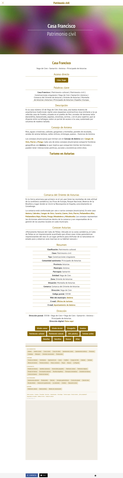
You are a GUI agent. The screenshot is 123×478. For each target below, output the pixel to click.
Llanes (65, 213)
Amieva (28, 213)
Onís (71, 213)
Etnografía (71, 328)
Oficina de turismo (65, 301)
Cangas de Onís (47, 213)
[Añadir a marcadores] (95, 475)
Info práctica (73, 334)
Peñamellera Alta (87, 213)
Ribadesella (70, 216)
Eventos (83, 328)
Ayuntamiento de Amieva (64, 305)
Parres (33, 142)
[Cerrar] (3, 3)
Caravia (58, 213)
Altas (78, 339)
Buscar (68, 339)
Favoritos (57, 339)
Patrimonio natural (56, 334)
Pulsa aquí (69, 321)
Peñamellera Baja (32, 216)
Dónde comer (42, 328)
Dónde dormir (57, 328)
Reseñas (46, 339)
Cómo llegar (61, 80)
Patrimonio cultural (36, 334)
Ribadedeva (58, 216)
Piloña (43, 216)
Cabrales (36, 213)
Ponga (40, 142)
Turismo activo (88, 334)
